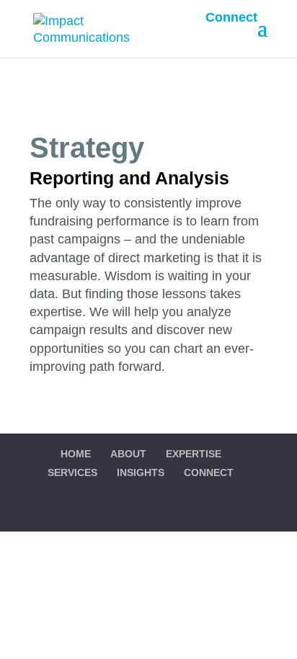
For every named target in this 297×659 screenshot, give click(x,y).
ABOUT (128, 453)
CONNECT (209, 472)
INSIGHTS (140, 472)
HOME (76, 453)
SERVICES (72, 472)
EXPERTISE (193, 453)
